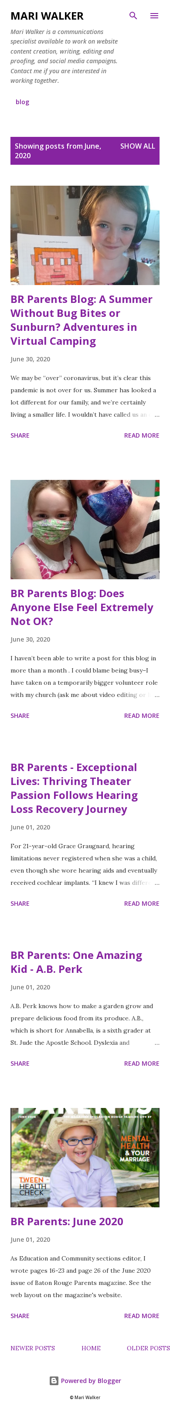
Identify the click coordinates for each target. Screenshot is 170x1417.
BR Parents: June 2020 (66, 1221)
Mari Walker (47, 15)
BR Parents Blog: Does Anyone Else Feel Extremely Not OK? (81, 607)
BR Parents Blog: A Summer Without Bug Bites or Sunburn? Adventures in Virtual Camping (81, 320)
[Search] (133, 15)
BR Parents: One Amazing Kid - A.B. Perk (76, 962)
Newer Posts (32, 1348)
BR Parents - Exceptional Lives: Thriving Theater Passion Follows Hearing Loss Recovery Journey (74, 788)
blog (22, 102)
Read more (142, 435)
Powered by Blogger (90, 1380)
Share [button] (20, 435)
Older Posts (148, 1348)
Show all (137, 146)
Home (91, 1348)
